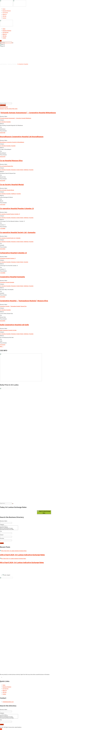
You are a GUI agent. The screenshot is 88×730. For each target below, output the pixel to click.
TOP (1, 729)
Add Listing (14, 108)
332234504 (2, 248)
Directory (2, 108)
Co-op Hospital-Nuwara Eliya (11, 160)
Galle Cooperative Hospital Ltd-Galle (14, 324)
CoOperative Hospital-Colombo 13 (13, 253)
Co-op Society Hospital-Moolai (12, 184)
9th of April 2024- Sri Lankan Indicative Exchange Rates (22, 562)
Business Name (3, 521)
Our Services (5, 12)
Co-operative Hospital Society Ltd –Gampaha (17, 232)
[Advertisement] (44, 84)
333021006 (2, 132)
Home (4, 9)
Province (2, 538)
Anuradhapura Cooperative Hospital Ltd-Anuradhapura (21, 136)
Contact (4, 18)
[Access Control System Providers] (9, 528)
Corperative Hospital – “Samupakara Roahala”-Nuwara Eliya (24, 301)
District (1, 534)
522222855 (2, 320)
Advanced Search (4, 107)
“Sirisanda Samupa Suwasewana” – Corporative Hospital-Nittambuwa (28, 112)
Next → (1, 346)
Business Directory (7, 10)
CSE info (4, 16)
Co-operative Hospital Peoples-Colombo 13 (17, 208)
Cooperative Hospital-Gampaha (12, 277)
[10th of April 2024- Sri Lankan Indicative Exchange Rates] (13, 550)
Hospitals (13, 145)
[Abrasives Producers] (9, 527)
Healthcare (26, 169)
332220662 (2, 296)
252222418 (2, 156)
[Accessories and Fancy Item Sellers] (9, 529)
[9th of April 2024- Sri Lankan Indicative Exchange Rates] (13, 558)
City (1, 531)
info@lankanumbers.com (8, 701)
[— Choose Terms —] (9, 526)
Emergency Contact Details (17, 169)
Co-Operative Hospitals (5, 121)
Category (2, 524)
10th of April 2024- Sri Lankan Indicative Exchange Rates (22, 555)
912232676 (2, 344)
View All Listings (8, 108)
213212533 (2, 204)
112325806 (2, 228)
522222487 (2, 180)
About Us (5, 14)
